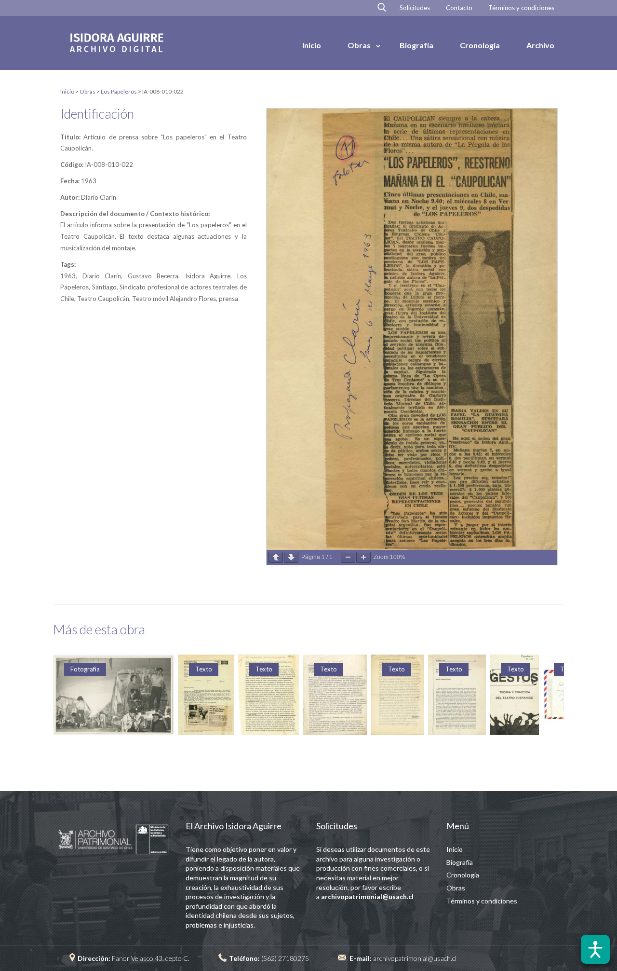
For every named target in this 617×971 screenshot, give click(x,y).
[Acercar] (363, 557)
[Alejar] (348, 557)
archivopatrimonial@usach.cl (414, 958)
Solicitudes (415, 8)
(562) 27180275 (285, 958)
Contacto (459, 8)
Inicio (311, 45)
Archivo (540, 45)
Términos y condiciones (521, 8)
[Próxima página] (291, 557)
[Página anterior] (275, 557)
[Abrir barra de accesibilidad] (595, 949)
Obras (359, 45)
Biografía (416, 45)
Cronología (480, 45)
